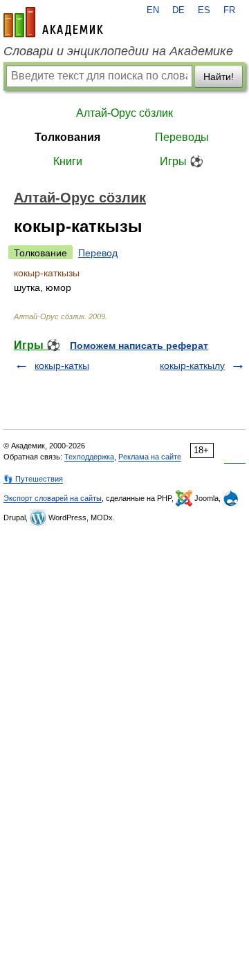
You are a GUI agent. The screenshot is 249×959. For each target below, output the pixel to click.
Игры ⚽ (181, 161)
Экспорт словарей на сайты (52, 498)
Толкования (67, 137)
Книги (67, 161)
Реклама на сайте (149, 457)
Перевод (98, 252)
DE (178, 10)
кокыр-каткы (62, 365)
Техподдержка (89, 457)
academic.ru (53, 22)
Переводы (182, 137)
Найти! (218, 76)
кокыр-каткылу (192, 365)
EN (153, 10)
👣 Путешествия (33, 479)
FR (229, 10)
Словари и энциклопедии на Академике (118, 51)
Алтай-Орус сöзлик (124, 113)
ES (204, 10)
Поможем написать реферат (139, 345)
